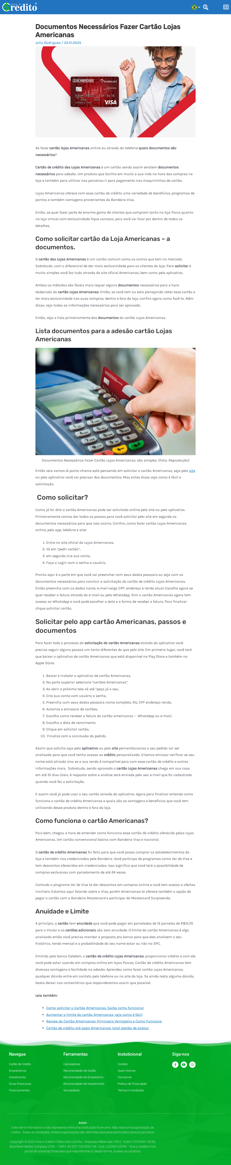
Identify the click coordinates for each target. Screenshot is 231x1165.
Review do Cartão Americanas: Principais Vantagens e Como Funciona (104, 1021)
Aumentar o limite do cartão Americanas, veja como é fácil (94, 1014)
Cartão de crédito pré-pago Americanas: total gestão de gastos (97, 1028)
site (192, 470)
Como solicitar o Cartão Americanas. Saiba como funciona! (95, 1008)
